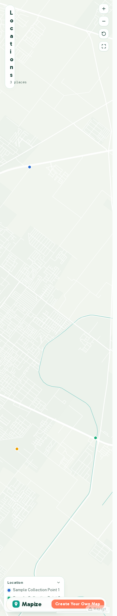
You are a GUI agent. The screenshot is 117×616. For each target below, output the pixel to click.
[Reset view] (104, 34)
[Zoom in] (104, 9)
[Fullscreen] (104, 46)
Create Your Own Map (77, 603)
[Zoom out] (104, 21)
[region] (56, 308)
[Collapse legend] (58, 582)
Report (100, 609)
